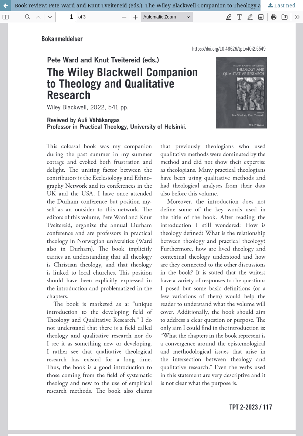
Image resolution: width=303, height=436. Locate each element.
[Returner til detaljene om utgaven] (5, 5)
